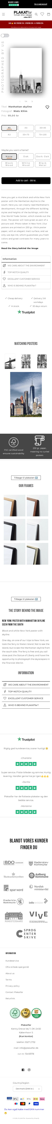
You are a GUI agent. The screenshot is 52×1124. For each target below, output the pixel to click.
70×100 (43, 135)
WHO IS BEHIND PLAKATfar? (21, 285)
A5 (9, 128)
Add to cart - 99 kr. (26, 180)
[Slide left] (20, 101)
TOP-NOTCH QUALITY (18, 272)
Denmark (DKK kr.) (25, 1089)
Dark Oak (42, 156)
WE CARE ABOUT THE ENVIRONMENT (26, 265)
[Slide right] (32, 101)
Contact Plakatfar (14, 992)
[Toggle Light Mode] (8, 36)
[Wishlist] (42, 14)
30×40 (43, 128)
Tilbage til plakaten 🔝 (26, 477)
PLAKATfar (21, 1118)
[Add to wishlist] (48, 107)
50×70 (26, 135)
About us (10, 973)
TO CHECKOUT (40, 4)
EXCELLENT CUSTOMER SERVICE (23, 279)
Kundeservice (12, 960)
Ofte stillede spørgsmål (17, 967)
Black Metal (43, 164)
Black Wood (9, 164)
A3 (9, 135)
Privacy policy (13, 986)
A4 (26, 128)
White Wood (26, 164)
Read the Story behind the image (19, 248)
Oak (26, 156)
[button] (3, 14)
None (9, 156)
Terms (9, 979)
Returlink (10, 998)
